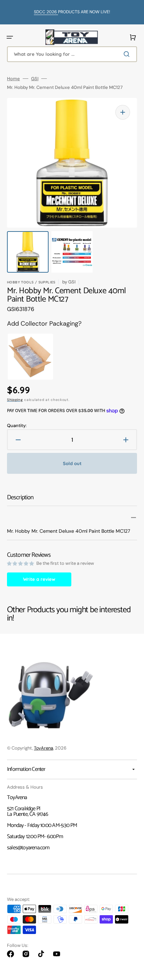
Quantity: (17, 425)
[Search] (128, 54)
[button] (9, 37)
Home (13, 78)
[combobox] (72, 54)
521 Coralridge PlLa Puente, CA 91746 (27, 811)
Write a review (39, 579)
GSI (34, 78)
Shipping (15, 399)
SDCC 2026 (46, 12)
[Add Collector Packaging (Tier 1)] (26, 356)
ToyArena (43, 748)
